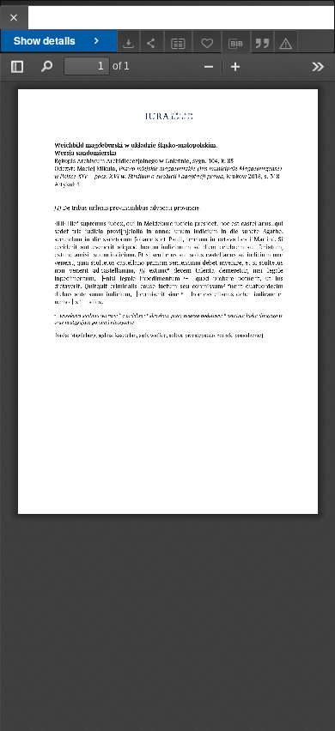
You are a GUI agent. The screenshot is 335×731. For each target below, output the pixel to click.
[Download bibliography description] (236, 42)
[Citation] (263, 41)
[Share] (152, 41)
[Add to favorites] (207, 41)
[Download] (129, 41)
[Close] (14, 17)
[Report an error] (286, 41)
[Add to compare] (178, 41)
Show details (45, 40)
